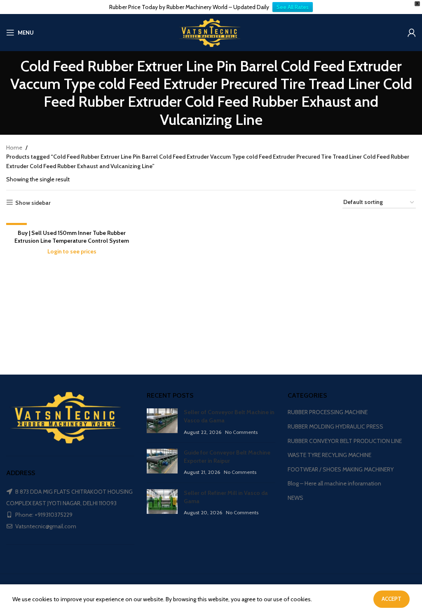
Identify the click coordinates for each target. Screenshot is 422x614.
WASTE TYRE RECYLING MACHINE (329, 455)
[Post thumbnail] (162, 422)
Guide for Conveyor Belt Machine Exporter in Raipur (227, 456)
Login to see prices (71, 251)
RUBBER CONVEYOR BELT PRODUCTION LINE (345, 441)
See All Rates (293, 7)
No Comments (241, 432)
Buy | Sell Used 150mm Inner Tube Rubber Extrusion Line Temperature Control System (71, 237)
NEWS (295, 498)
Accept (391, 598)
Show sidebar (33, 202)
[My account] (411, 32)
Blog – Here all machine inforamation (334, 483)
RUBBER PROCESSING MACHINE (328, 412)
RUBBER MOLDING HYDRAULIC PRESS (335, 426)
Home (14, 147)
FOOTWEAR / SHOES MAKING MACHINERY (341, 469)
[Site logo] (211, 31)
